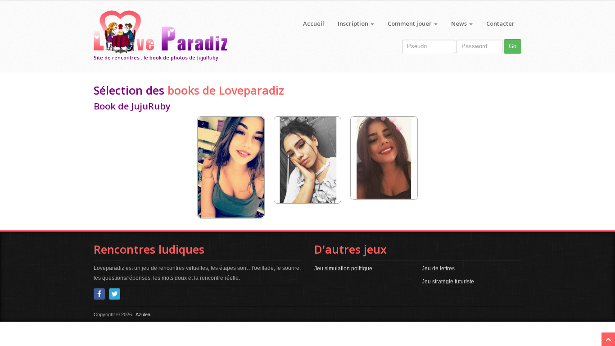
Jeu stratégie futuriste (448, 281)
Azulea (143, 314)
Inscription (354, 23)
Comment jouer (410, 23)
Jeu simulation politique (343, 268)
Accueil (313, 23)
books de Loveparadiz (225, 90)
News (459, 23)
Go (512, 46)
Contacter (500, 23)
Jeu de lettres (438, 268)
